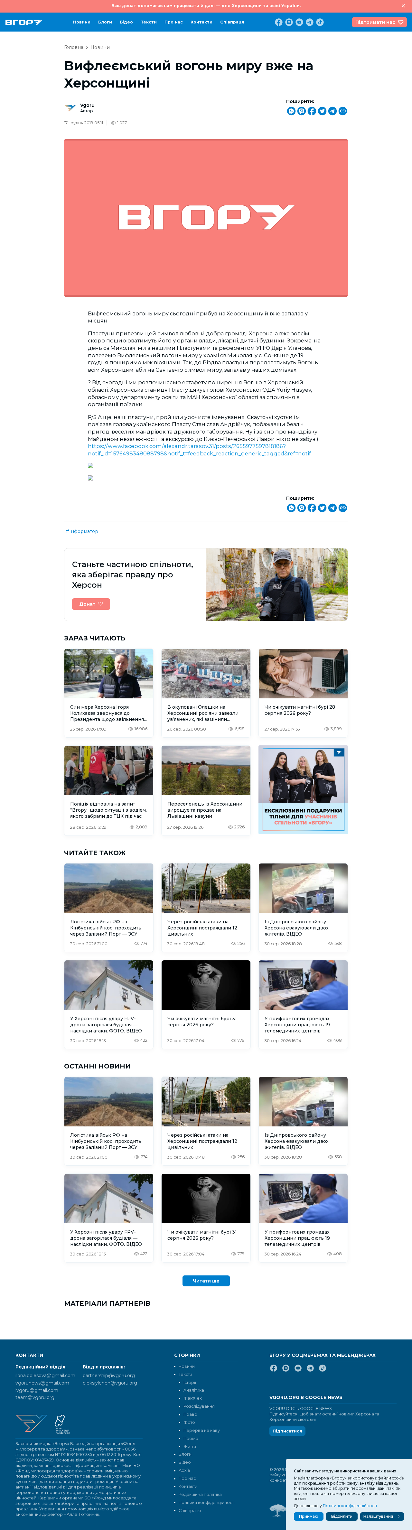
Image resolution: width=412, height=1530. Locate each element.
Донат (87, 604)
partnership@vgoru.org (109, 1375)
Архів (184, 1470)
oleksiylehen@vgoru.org (110, 1383)
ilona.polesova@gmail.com (45, 1375)
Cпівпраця (232, 22)
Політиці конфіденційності (350, 1505)
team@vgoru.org (34, 1397)
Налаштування (378, 1516)
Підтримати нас (375, 22)
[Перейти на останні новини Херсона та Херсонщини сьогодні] (23, 22)
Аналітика (193, 1390)
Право (190, 1414)
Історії (189, 1382)
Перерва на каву (201, 1430)
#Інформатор (82, 531)
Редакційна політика (200, 1494)
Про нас (173, 22)
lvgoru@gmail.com (36, 1390)
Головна (73, 47)
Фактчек (192, 1398)
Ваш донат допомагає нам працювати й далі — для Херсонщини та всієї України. (206, 5)
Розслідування (199, 1406)
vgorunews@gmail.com (42, 1383)
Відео (126, 22)
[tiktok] (319, 22)
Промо (190, 1438)
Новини (81, 22)
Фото (189, 1422)
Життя (189, 1446)
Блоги (105, 22)
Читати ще (206, 1281)
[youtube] (299, 22)
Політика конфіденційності (207, 1502)
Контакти (201, 22)
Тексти (149, 22)
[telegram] (309, 22)
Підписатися (287, 1431)
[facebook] (278, 22)
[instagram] (288, 22)
